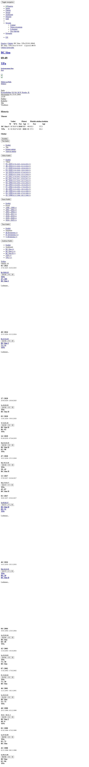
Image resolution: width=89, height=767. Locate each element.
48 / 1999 (18, 191)
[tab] (44, 276)
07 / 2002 (18, 187)
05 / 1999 (18, 193)
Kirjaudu (9, 33)
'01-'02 (4, 677)
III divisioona (11, 233)
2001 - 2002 (11, 210)
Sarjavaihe (10, 48)
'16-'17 (4, 485)
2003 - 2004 (11, 212)
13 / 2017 (18, 176)
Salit (7, 19)
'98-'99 (4, 737)
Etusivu (3, 43)
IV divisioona (12, 235)
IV (9, 274)
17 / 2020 (18, 168)
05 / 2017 (18, 178)
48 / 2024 (18, 166)
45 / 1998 (18, 195)
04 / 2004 (18, 183)
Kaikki (8, 145)
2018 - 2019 (11, 216)
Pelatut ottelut (11, 149)
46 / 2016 (18, 181)
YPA (8, 255)
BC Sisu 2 (10, 251)
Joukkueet (9, 15)
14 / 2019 (18, 172)
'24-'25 (4, 274)
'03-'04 (4, 637)
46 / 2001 (18, 189)
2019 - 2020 (11, 218)
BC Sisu (10, 249)
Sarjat (8, 8)
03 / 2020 (18, 170)
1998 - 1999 (11, 208)
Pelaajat (8, 17)
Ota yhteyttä (14, 31)
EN (7, 37)
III (9, 737)
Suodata (4, 139)
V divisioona (11, 237)
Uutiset (12, 25)
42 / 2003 (18, 185)
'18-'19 (4, 445)
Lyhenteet (13, 29)
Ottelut (8, 10)
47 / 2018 (18, 174)
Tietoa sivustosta (16, 27)
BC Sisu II (11, 253)
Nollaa (3, 261)
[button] (44, 276)
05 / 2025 (18, 164)
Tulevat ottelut (11, 151)
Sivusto (8, 23)
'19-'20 (4, 407)
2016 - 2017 (11, 214)
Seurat (8, 12)
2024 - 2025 (11, 220)
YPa (9, 258)
